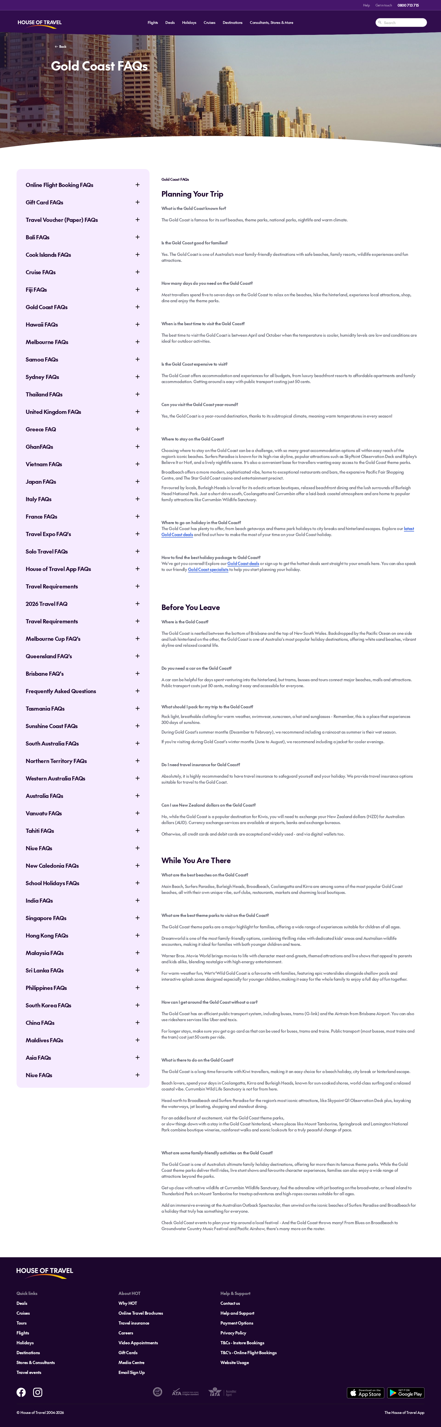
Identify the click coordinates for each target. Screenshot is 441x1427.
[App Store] (365, 1392)
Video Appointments (138, 1342)
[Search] (380, 22)
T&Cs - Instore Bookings (242, 1342)
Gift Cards (128, 1352)
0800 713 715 (408, 5)
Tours (21, 1323)
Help (366, 5)
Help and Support (237, 1313)
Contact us (230, 1303)
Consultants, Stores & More (271, 22)
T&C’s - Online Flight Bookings (248, 1352)
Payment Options (236, 1323)
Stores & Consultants (36, 1362)
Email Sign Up (132, 1372)
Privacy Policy (233, 1333)
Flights (153, 22)
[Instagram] (37, 1391)
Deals (170, 22)
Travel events (29, 1372)
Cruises (209, 22)
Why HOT (128, 1303)
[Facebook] (21, 1391)
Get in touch (384, 5)
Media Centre (131, 1362)
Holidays (189, 22)
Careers (126, 1333)
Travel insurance (134, 1323)
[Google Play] (405, 1392)
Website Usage (234, 1362)
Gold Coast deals (243, 563)
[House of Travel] (39, 22)
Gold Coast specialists (208, 569)
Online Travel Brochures (141, 1313)
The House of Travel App (404, 1412)
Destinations (233, 22)
